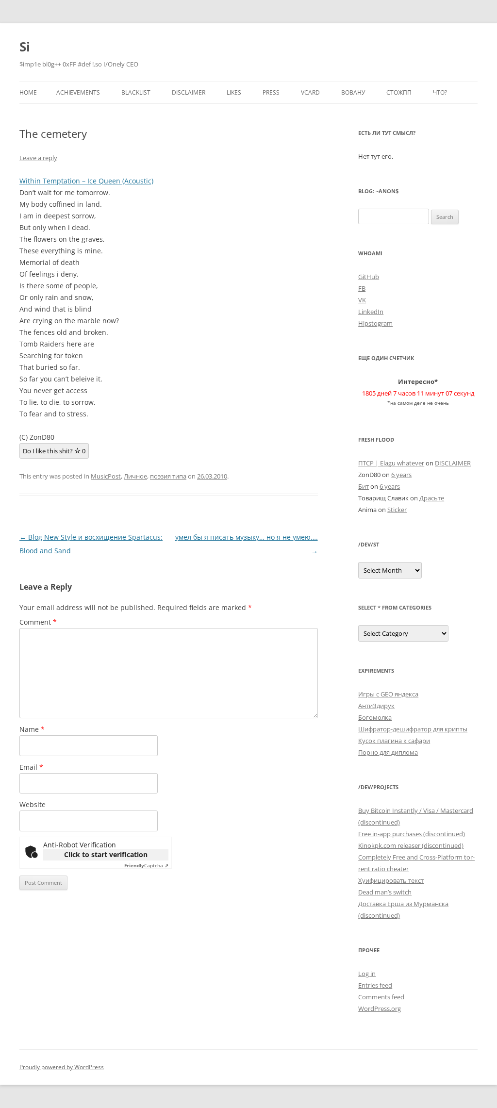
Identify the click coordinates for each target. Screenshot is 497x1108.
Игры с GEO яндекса (388, 694)
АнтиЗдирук (376, 705)
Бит (363, 486)
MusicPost (106, 476)
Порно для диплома (388, 752)
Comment (38, 622)
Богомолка (375, 717)
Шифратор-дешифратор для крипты (412, 729)
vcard (310, 92)
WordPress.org (379, 1008)
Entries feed (375, 985)
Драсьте (431, 498)
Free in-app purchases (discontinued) (411, 833)
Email (31, 767)
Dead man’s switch (385, 892)
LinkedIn (370, 311)
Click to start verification (106, 854)
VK (362, 300)
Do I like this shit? (54, 451)
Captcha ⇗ (146, 865)
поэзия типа (168, 476)
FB (361, 288)
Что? (440, 92)
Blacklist (135, 92)
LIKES (234, 92)
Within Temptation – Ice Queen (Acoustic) (86, 180)
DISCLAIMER (188, 92)
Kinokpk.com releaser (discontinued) (411, 845)
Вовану (353, 92)
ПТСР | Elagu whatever (391, 463)
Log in (367, 973)
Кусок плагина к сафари (394, 740)
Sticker (397, 509)
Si (24, 46)
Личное (135, 476)
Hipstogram (375, 323)
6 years (401, 474)
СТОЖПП (399, 92)
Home (28, 92)
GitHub (368, 276)
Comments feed (381, 996)
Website (32, 804)
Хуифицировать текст (391, 880)
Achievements (78, 92)
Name (32, 729)
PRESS (271, 92)
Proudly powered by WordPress (61, 1067)
